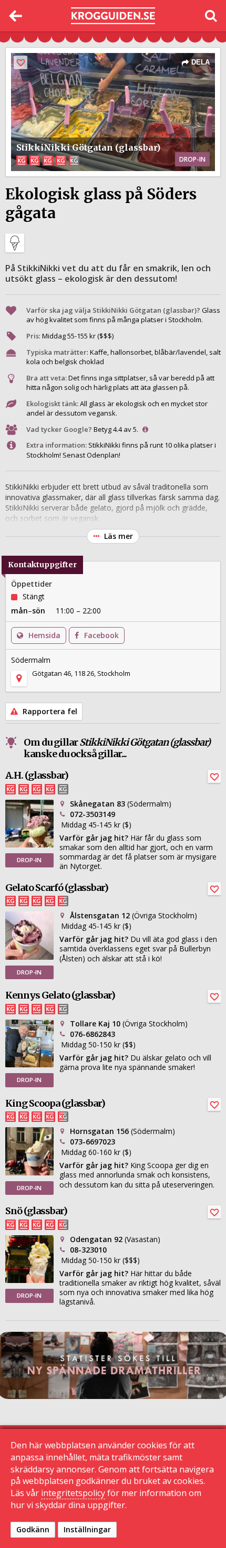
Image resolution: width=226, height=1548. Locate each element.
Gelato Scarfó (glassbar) (56, 888)
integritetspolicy (73, 1493)
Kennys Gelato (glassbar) (60, 995)
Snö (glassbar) (36, 1211)
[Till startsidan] (113, 16)
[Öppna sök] (210, 15)
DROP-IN (29, 860)
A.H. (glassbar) (36, 775)
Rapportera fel (48, 711)
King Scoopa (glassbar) (55, 1103)
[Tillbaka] (15, 15)
